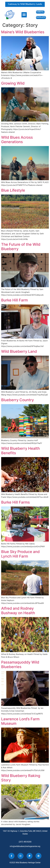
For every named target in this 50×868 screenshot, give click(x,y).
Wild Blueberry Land (19, 351)
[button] (24, 15)
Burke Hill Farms (15, 502)
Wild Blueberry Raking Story (20, 777)
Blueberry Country (17, 400)
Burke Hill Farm (14, 300)
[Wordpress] (38, 856)
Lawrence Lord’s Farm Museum (20, 721)
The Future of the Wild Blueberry (20, 246)
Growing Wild (13, 83)
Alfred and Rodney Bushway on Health (18, 610)
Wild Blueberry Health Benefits (20, 450)
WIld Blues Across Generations (17, 139)
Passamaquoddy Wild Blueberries (20, 664)
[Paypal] (29, 856)
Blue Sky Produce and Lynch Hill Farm (20, 553)
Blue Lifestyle (13, 190)
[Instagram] (20, 856)
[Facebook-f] (11, 856)
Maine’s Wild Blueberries (22, 32)
